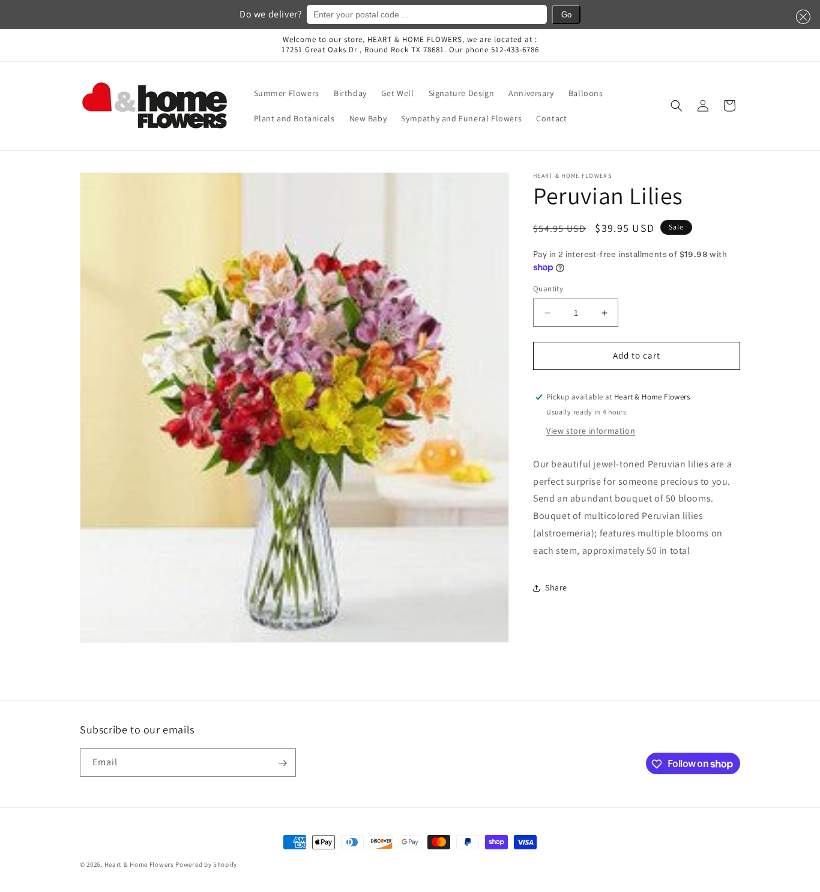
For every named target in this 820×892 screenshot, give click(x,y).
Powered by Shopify (206, 864)
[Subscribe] (282, 763)
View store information (590, 430)
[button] (800, 17)
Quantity (548, 289)
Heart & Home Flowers (139, 864)
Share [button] (556, 587)
